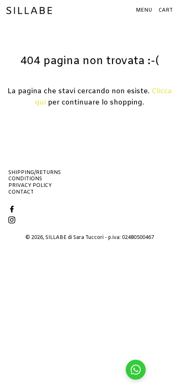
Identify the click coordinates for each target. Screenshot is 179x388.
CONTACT (21, 192)
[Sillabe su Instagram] (12, 221)
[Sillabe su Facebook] (12, 210)
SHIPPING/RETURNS (34, 172)
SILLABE (56, 237)
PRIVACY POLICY (30, 185)
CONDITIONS (25, 179)
